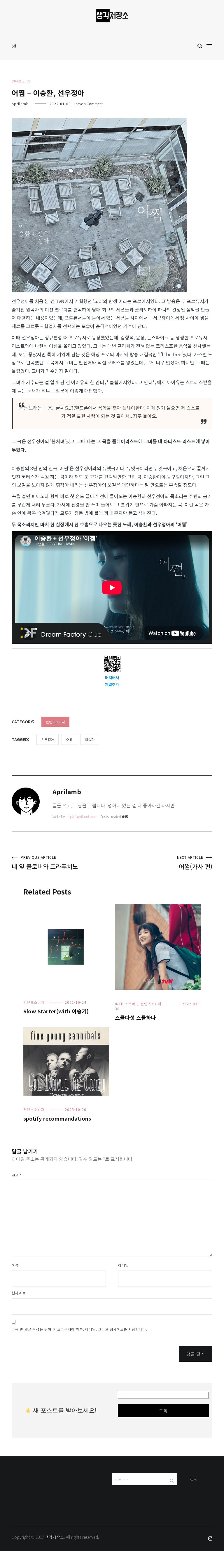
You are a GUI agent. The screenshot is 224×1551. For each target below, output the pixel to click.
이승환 (89, 739)
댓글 (17, 1175)
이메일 (123, 1265)
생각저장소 (54, 1537)
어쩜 (69, 739)
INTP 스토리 (125, 1003)
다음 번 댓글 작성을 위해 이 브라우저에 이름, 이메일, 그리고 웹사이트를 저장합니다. (79, 1329)
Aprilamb (20, 103)
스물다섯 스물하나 (135, 1017)
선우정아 (47, 739)
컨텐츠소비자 (21, 81)
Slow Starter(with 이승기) (56, 1011)
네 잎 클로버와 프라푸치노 (45, 863)
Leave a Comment (88, 103)
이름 (15, 1265)
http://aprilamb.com (81, 816)
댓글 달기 (195, 1354)
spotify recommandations (57, 1118)
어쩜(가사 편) (194, 863)
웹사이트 (19, 1292)
